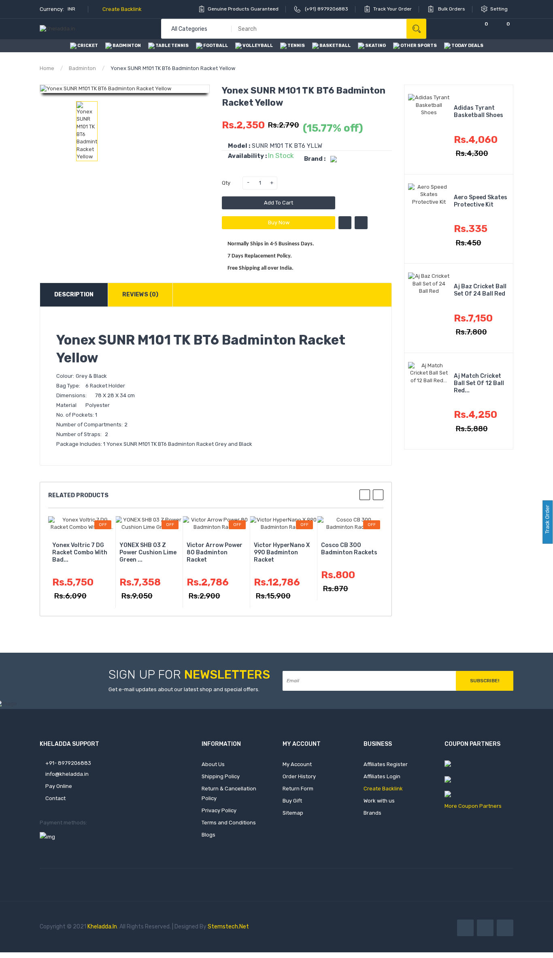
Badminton (82, 68)
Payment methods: (63, 823)
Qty (226, 183)
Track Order (547, 520)
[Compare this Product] (361, 222)
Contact (55, 798)
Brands (372, 813)
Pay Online (58, 786)
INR (72, 9)
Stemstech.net (228, 926)
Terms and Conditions (229, 823)
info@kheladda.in (66, 774)
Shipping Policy (221, 776)
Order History (299, 776)
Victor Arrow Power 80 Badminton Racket (214, 552)
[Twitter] (485, 928)
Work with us (379, 801)
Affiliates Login (382, 776)
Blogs (208, 835)
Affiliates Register (386, 764)
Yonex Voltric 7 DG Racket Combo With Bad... (79, 552)
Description (74, 294)
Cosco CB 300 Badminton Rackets (349, 549)
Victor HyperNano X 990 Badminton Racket (282, 552)
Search (416, 29)
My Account (297, 764)
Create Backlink (121, 9)
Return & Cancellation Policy (229, 793)
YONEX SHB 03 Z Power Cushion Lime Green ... (148, 552)
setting (499, 9)
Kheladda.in (102, 926)
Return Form (298, 789)
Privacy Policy (219, 810)
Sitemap (293, 813)
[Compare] (459, 29)
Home (47, 68)
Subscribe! (484, 680)
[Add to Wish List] (344, 222)
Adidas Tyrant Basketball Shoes (478, 111)
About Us (213, 764)
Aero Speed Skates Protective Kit (480, 201)
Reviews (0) (140, 294)
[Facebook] (465, 928)
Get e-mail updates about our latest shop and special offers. (183, 689)
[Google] (505, 928)
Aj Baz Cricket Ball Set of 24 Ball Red (480, 290)
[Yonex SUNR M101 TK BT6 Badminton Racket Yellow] (87, 131)
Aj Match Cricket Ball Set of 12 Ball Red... (479, 383)
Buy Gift (292, 801)
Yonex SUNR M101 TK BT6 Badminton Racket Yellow (173, 68)
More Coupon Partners (473, 806)
